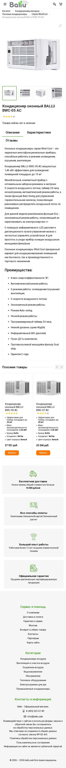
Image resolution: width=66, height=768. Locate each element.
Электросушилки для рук (33, 684)
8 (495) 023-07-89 (35, 711)
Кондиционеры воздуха (27, 11)
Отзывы (12, 140)
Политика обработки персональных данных (33, 738)
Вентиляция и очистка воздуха (33, 663)
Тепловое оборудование (33, 680)
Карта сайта (33, 642)
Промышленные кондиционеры (33, 688)
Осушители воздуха (33, 667)
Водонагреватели (33, 671)
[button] (61, 4)
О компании (33, 612)
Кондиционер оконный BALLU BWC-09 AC (14, 407)
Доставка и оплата (33, 617)
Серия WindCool (39, 14)
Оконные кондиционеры (14, 14)
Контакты (33, 634)
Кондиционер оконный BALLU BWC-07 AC (45, 407)
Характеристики (39, 132)
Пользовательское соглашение (33, 742)
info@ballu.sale (35, 716)
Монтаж (33, 625)
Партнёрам (33, 638)
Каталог (6, 11)
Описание (13, 132)
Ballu (19, 706)
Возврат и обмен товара (33, 629)
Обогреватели (33, 676)
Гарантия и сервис (33, 621)
